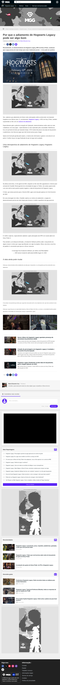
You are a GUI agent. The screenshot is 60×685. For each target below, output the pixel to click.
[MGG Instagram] (13, 666)
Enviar (54, 406)
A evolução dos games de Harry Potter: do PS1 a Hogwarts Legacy (34, 565)
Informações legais (27, 673)
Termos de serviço (27, 675)
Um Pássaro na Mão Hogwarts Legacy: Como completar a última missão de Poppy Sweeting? (27, 480)
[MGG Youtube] (9, 666)
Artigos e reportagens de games (12, 29)
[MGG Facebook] (2, 666)
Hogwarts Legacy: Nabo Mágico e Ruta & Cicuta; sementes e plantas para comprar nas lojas (27, 468)
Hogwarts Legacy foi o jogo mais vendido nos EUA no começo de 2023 (22, 456)
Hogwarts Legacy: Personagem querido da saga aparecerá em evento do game (24, 453)
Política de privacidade (28, 680)
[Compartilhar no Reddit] (13, 44)
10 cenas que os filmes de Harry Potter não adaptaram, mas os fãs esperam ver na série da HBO (28, 459)
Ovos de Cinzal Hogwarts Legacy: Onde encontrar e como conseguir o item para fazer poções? (28, 474)
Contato (24, 665)
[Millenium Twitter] (6, 666)
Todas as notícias (30, 484)
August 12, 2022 (42, 253)
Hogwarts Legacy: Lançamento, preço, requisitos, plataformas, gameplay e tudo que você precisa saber (36, 546)
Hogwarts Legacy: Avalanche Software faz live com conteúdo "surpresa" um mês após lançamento (28, 471)
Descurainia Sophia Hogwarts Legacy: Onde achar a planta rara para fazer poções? (36, 599)
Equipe (24, 668)
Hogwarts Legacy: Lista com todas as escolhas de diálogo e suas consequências (24, 465)
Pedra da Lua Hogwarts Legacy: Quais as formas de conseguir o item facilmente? (25, 477)
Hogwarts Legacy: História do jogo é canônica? (17, 462)
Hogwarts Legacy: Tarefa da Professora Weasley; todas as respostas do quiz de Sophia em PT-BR (36, 590)
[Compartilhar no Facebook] (7, 44)
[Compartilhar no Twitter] (10, 44)
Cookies (24, 678)
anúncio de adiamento (25, 121)
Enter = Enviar (45, 406)
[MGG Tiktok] (2, 669)
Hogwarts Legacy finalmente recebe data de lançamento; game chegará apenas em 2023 (35, 363)
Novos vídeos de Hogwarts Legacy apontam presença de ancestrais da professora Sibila (35, 338)
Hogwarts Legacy (23, 29)
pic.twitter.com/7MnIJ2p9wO (40, 250)
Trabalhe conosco (27, 670)
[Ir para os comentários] (16, 44)
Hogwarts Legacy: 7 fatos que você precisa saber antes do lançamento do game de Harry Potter (35, 555)
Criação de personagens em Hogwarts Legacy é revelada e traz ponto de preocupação (36, 349)
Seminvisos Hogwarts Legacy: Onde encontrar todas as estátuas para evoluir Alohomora (35, 581)
